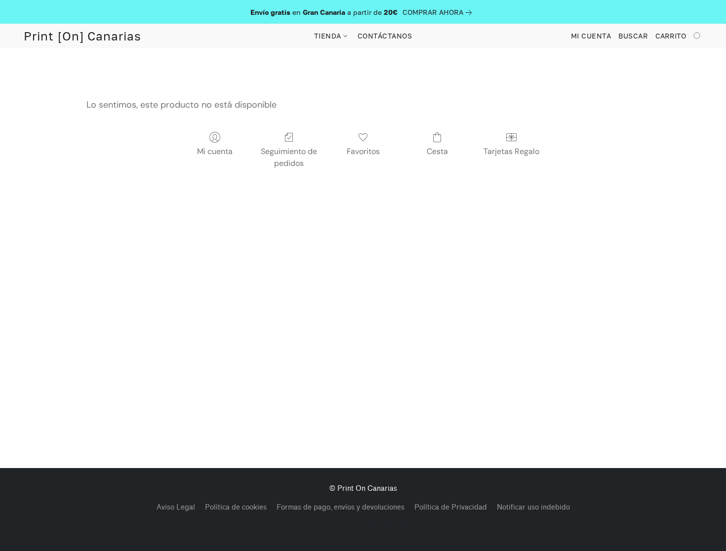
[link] (439, 12)
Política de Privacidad (450, 507)
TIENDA (329, 36)
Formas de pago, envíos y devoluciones (340, 507)
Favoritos (363, 151)
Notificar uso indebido (533, 507)
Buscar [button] (633, 36)
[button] (82, 36)
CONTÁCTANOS (385, 36)
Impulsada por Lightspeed (363, 524)
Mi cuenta (215, 151)
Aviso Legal (176, 507)
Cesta (437, 151)
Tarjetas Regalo (511, 151)
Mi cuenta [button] (591, 36)
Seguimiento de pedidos (289, 157)
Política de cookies (236, 507)
